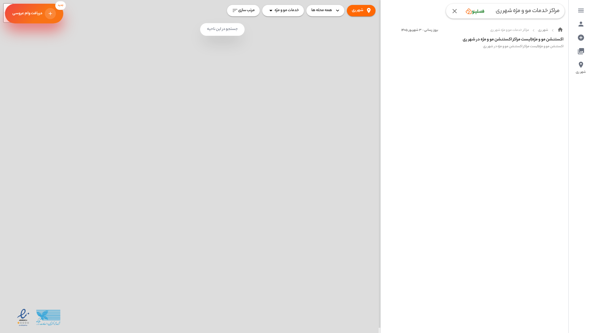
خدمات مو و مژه (287, 10)
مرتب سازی (246, 10)
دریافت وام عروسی (37, 10)
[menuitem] (581, 10)
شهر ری (357, 10)
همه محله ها (321, 10)
